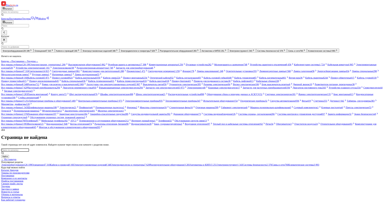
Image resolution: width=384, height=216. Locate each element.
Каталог (8, 22)
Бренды (5, 18)
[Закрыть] (4, 40)
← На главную (8, 159)
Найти (5, 156)
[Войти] (47, 18)
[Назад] (4, 32)
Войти (42, 18)
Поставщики (15, 18)
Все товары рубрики (15, 64)
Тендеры (26, 18)
